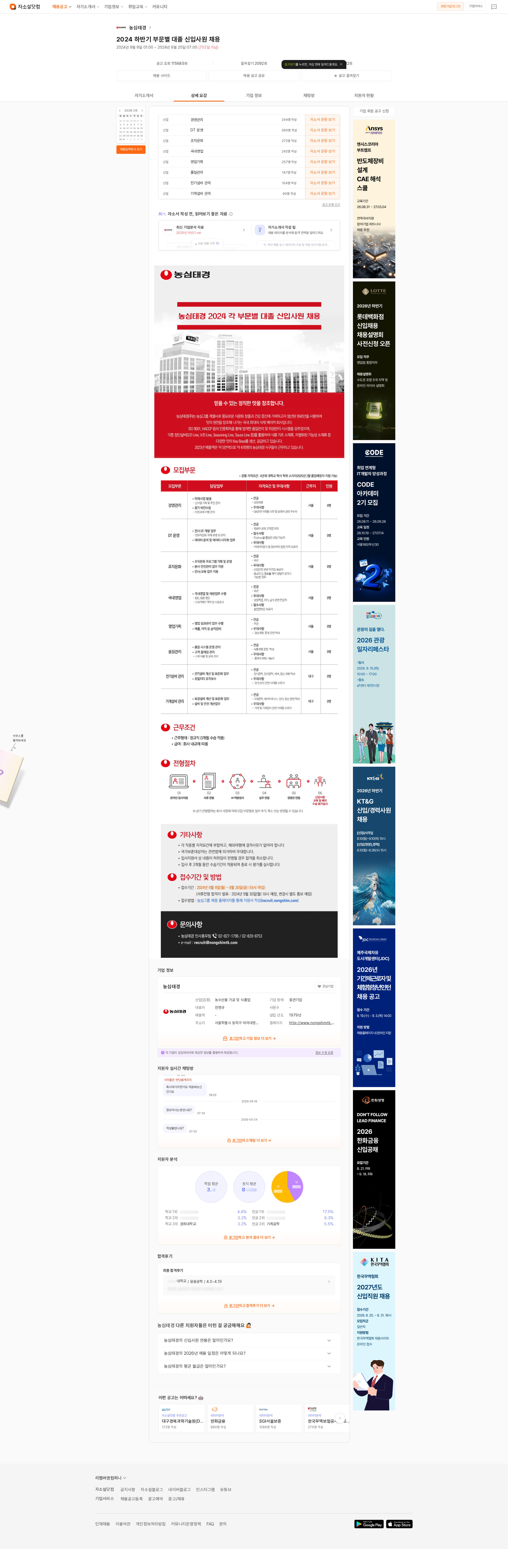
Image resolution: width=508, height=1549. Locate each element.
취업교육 (135, 6)
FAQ (210, 1524)
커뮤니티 (159, 6)
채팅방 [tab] (309, 95)
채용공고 (59, 6)
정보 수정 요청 (324, 1053)
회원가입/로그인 (451, 6)
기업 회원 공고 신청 (374, 111)
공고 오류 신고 (331, 204)
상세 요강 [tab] (199, 95)
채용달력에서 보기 (131, 149)
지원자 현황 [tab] (364, 95)
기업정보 (111, 6)
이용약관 (123, 1524)
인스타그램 (205, 1489)
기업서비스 (476, 6)
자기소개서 (85, 6)
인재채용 (102, 1524)
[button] (205, 235)
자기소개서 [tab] (144, 95)
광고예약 (155, 1498)
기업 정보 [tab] (254, 95)
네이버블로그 (179, 1489)
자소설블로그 (151, 1489)
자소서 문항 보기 (322, 119)
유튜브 (225, 1489)
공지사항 (127, 1489)
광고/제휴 (176, 1498)
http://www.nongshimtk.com (314, 1023)
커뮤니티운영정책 (186, 1524)
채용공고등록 (131, 1498)
